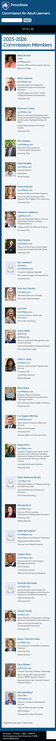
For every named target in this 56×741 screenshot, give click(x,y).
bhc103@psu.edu (25, 82)
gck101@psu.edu (24, 668)
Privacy (16, 733)
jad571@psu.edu (24, 167)
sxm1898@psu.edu (25, 391)
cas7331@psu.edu (25, 558)
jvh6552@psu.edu (25, 244)
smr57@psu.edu (24, 509)
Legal (24, 733)
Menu (26, 29)
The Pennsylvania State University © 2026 (20, 736)
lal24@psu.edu (24, 363)
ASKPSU (31, 733)
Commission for (26, 13)
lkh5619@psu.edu (25, 312)
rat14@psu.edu (24, 642)
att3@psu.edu (23, 615)
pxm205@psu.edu (25, 190)
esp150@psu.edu (25, 448)
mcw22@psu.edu (25, 699)
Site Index (7, 733)
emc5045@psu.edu (25, 269)
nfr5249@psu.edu (25, 534)
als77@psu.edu (24, 586)
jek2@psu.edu (23, 337)
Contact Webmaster (11, 738)
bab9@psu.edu (24, 62)
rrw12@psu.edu (24, 481)
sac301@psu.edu (24, 112)
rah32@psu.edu (24, 292)
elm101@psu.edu (25, 419)
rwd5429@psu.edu (25, 144)
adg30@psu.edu (24, 216)
